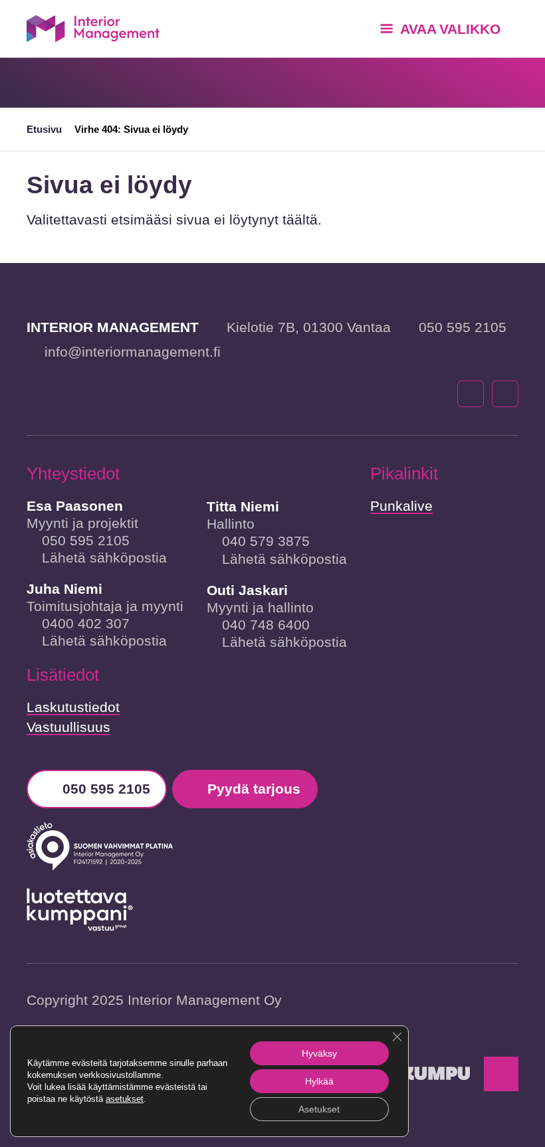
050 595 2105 (462, 327)
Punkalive (401, 505)
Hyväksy (319, 1053)
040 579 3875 (266, 541)
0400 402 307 (86, 623)
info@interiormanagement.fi (133, 351)
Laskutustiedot (73, 707)
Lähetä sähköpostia (104, 557)
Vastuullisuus (68, 727)
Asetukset (319, 1109)
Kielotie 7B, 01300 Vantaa (309, 327)
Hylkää (319, 1081)
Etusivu (44, 129)
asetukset (125, 1099)
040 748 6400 (266, 624)
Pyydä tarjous (253, 788)
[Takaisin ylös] (501, 1074)
